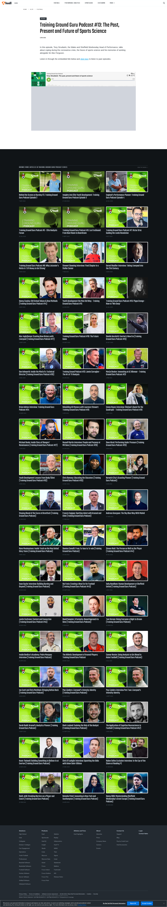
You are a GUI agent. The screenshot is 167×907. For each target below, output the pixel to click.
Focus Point (45, 880)
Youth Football (23, 855)
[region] (83, 903)
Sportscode (89, 3)
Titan (55, 852)
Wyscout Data (46, 859)
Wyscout (44, 855)
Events (98, 848)
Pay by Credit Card (122, 841)
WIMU (56, 848)
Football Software (24, 869)
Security (95, 894)
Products (45, 831)
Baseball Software (24, 862)
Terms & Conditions (34, 894)
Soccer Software (24, 877)
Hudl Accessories (122, 845)
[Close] (164, 903)
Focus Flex (45, 877)
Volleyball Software (25, 884)
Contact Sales (143, 833)
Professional (23, 859)
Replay (56, 837)
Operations (22, 852)
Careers (98, 845)
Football (57, 3)
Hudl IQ (44, 841)
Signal (56, 855)
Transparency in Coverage (67, 897)
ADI (55, 873)
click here (84, 59)
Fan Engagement (24, 848)
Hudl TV (56, 845)
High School (22, 834)
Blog (118, 837)
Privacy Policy (23, 894)
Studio (44, 848)
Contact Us (120, 831)
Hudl (43, 834)
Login (141, 831)
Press (98, 837)
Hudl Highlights (78, 834)
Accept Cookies (147, 903)
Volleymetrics (58, 841)
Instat (55, 859)
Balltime (56, 866)
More (111, 3)
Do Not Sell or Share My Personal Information (72, 894)
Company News (101, 841)
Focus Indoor (46, 869)
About (98, 831)
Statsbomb (101, 3)
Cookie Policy (82, 905)
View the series (142, 167)
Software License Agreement (50, 894)
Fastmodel (57, 869)
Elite (31, 9)
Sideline (56, 834)
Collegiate (22, 841)
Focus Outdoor (46, 873)
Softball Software (24, 880)
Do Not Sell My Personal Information (114, 903)
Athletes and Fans (80, 831)
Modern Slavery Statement (26, 897)
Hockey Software (24, 873)
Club (20, 837)
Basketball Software (25, 866)
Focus (43, 866)
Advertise (99, 834)
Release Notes (58, 877)
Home (25, 9)
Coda (43, 852)
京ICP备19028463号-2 (40, 897)
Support (119, 834)
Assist (43, 862)
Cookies (89, 894)
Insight (44, 845)
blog (16, 3)
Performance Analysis (72, 3)
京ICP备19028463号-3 (53, 897)
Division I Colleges (24, 845)
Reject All (133, 903)
